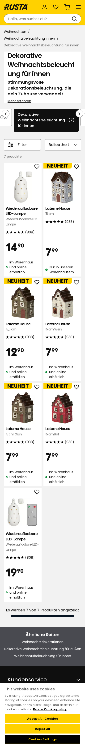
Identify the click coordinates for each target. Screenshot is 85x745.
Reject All (42, 729)
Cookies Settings (42, 739)
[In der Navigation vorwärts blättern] (79, 113)
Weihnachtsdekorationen (43, 642)
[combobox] (38, 18)
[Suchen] (75, 18)
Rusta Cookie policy (50, 709)
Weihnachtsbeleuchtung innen (29, 38)
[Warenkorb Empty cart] (67, 7)
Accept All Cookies (42, 718)
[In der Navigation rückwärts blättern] (5, 113)
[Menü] (78, 7)
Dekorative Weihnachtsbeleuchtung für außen (42, 649)
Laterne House (57, 211)
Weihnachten (15, 31)
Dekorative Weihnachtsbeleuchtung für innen (46, 120)
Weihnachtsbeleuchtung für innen (42, 656)
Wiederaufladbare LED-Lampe (22, 216)
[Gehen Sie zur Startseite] (16, 7)
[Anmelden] (44, 7)
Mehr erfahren (19, 101)
